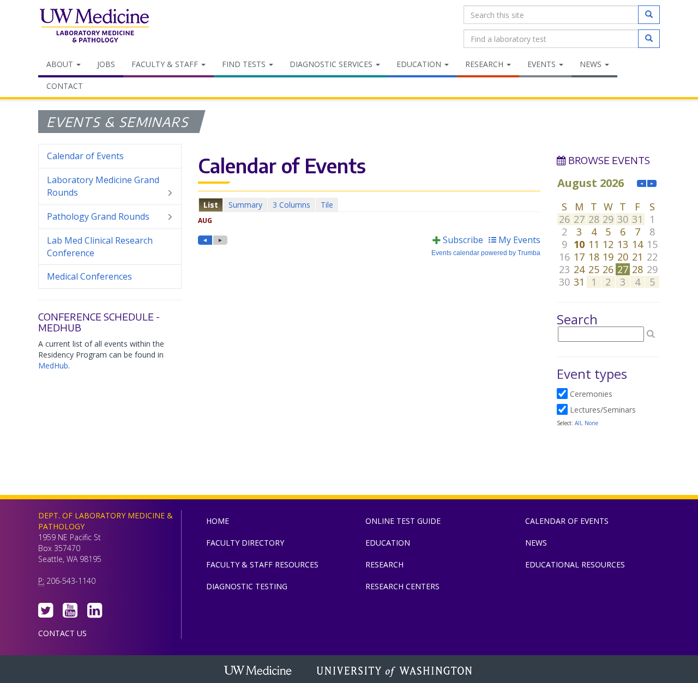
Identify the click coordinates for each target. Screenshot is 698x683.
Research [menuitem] (485, 64)
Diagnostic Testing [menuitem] (246, 586)
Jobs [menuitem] (106, 64)
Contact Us (62, 633)
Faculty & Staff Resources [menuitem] (262, 564)
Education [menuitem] (419, 64)
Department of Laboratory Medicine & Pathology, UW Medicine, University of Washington (94, 27)
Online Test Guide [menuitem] (403, 521)
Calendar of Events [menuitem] (85, 156)
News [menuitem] (592, 64)
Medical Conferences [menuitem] (89, 276)
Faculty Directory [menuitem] (245, 542)
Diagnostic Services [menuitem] (332, 64)
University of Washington (395, 671)
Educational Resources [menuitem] (575, 564)
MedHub (53, 365)
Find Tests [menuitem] (245, 64)
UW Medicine (259, 671)
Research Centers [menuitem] (402, 586)
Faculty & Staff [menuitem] (165, 64)
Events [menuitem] (542, 64)
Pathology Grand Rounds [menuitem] (98, 216)
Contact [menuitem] (64, 86)
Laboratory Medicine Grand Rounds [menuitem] (103, 186)
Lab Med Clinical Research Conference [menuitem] (100, 246)
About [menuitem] (60, 64)
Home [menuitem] (217, 521)
